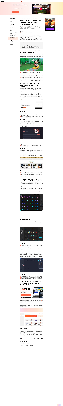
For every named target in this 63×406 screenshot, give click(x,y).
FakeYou (23, 119)
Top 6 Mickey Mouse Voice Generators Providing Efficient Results (13, 38)
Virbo (41, 300)
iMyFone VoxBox (25, 252)
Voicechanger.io (25, 148)
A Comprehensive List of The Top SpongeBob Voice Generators (13, 33)
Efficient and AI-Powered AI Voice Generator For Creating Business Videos (31, 47)
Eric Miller (23, 31)
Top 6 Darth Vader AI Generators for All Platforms (12, 30)
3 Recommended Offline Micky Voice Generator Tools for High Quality (30, 46)
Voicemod (23, 186)
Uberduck (23, 91)
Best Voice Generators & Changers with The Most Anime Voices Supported (13, 35)
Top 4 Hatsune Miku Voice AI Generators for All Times (13, 27)
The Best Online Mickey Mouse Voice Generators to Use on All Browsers (31, 45)
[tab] (13, 18)
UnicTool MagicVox (25, 219)
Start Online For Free (26, 295)
